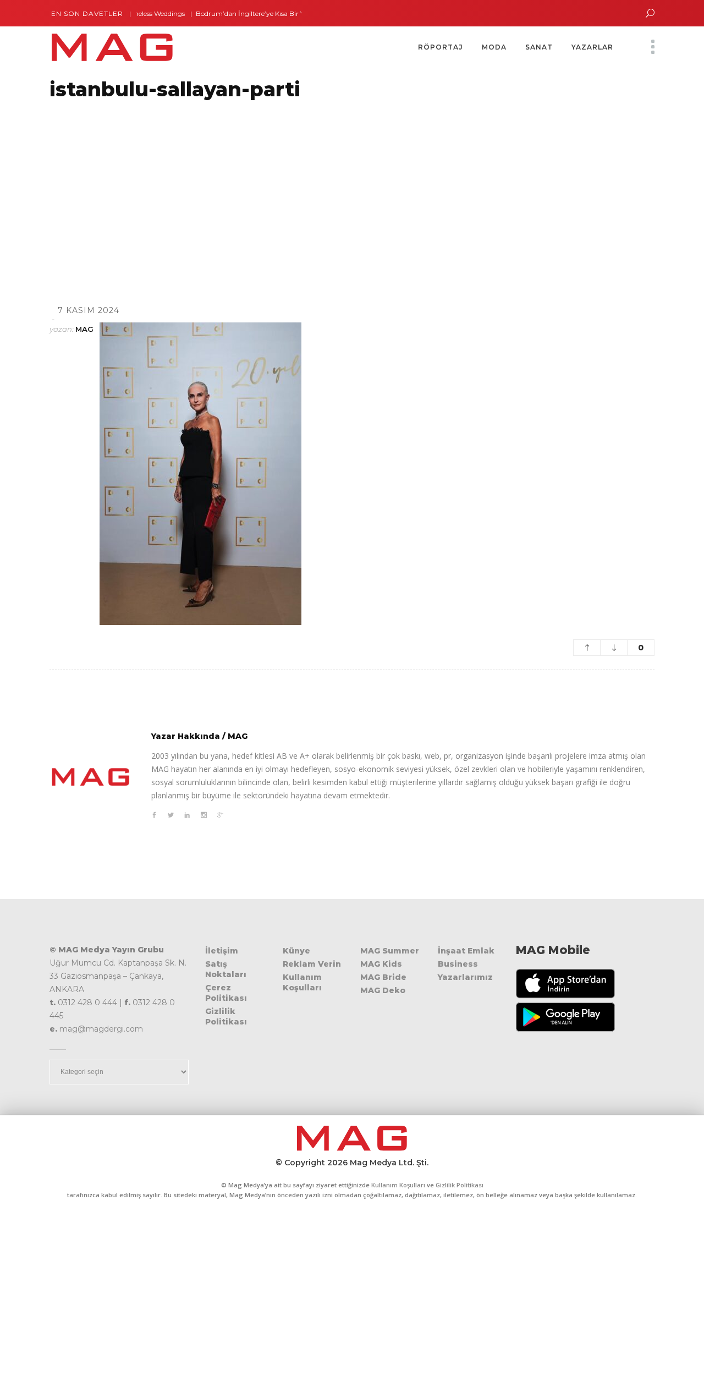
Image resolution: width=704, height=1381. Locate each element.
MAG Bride (383, 977)
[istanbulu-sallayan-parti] (91, 777)
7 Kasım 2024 (88, 310)
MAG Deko (382, 990)
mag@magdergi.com (101, 1029)
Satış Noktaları (225, 969)
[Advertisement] (330, 189)
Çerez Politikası (226, 993)
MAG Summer (389, 951)
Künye (296, 951)
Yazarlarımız (465, 977)
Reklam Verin (312, 964)
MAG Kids (381, 964)
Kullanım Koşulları (302, 982)
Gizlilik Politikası (226, 1016)
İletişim (221, 951)
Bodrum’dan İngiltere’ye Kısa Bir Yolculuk (244, 13)
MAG (84, 329)
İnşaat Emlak (466, 951)
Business (458, 964)
